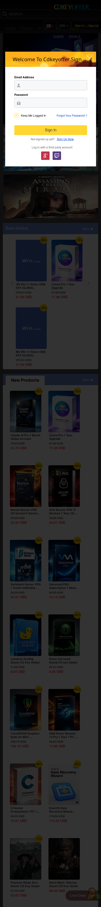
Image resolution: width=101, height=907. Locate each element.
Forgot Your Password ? (72, 115)
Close (89, 58)
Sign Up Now (65, 139)
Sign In (51, 130)
